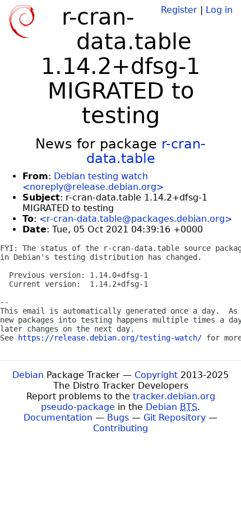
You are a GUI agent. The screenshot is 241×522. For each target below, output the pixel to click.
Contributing (120, 428)
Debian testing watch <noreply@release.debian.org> (93, 181)
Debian (28, 375)
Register (179, 9)
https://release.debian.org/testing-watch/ (110, 337)
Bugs (118, 417)
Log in (219, 9)
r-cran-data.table (146, 151)
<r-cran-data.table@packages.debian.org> (135, 218)
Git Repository (174, 417)
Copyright (156, 375)
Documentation (58, 417)
